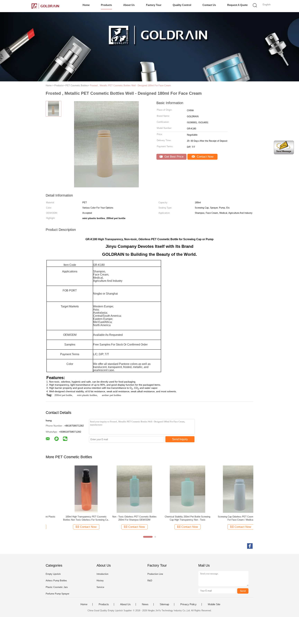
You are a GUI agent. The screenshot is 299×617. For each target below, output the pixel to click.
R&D (149, 580)
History (100, 580)
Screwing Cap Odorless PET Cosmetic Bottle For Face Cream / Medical (175, 518)
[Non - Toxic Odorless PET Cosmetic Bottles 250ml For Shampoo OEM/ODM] (69, 489)
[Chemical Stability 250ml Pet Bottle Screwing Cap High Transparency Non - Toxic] (122, 489)
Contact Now (204, 156)
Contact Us (209, 4)
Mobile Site (214, 604)
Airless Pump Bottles (56, 580)
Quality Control (182, 4)
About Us (129, 4)
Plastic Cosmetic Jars (57, 587)
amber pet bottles (111, 395)
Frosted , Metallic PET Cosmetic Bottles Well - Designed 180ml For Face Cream (130, 85)
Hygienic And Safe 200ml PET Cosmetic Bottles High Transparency (228, 518)
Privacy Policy (188, 604)
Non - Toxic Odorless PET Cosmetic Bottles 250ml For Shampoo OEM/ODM (69, 518)
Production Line (155, 574)
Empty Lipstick (53, 574)
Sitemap (164, 604)
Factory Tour (153, 4)
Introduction (102, 574)
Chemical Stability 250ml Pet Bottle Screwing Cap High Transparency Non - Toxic (122, 518)
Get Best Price (173, 156)
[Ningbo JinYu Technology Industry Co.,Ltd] (45, 6)
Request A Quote (237, 4)
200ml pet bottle (63, 395)
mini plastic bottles (87, 395)
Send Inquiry (180, 439)
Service (100, 587)
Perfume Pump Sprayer (57, 593)
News (145, 604)
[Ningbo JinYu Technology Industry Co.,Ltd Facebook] (250, 546)
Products (106, 4)
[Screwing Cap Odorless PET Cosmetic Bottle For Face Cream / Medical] (175, 489)
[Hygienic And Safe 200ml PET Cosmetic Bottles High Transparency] (228, 489)
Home (86, 4)
